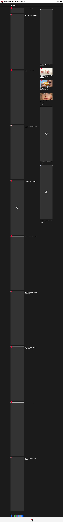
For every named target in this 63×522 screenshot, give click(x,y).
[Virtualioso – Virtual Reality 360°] (17, 263)
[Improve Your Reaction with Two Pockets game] (17, 318)
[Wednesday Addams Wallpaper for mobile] (17, 97)
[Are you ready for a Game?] (17, 10)
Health (7, 1)
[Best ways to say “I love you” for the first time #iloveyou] (46, 192)
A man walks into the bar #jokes (30, 181)
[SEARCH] (56, 1)
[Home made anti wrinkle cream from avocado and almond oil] (17, 429)
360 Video (21, 1)
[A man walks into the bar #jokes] (17, 207)
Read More (42, 91)
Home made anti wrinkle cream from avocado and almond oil (31, 403)
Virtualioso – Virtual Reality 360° (31, 236)
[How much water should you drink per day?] (17, 152)
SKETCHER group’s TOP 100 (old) (31, 15)
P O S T (61, 1)
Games (12, 1)
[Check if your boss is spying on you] (46, 134)
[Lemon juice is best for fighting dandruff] (17, 484)
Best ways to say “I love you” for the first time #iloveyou (46, 220)
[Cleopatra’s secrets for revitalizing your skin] (46, 96)
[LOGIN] (58, 1)
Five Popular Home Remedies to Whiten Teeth (45, 88)
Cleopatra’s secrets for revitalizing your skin (46, 101)
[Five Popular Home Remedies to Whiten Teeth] (17, 373)
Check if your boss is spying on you (46, 161)
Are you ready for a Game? (29, 8)
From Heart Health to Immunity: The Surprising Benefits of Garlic (46, 76)
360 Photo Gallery (16, 1)
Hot (41, 68)
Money (10, 1)
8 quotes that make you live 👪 (45, 64)
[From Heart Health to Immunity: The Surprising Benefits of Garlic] (46, 71)
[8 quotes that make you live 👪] (46, 36)
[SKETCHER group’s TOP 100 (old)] (17, 41)
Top (5, 1)
